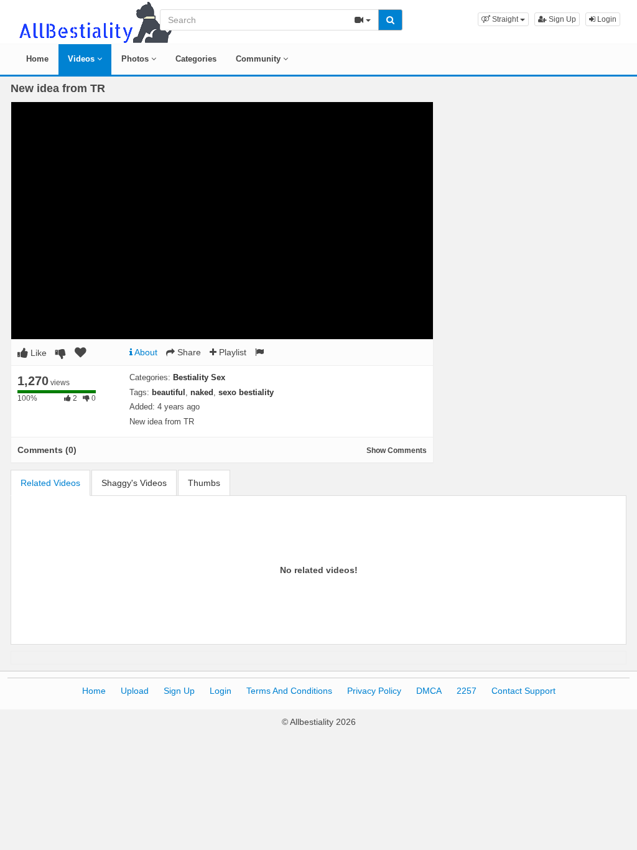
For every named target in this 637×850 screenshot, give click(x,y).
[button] (503, 19)
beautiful (168, 392)
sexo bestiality (246, 392)
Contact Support (523, 691)
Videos (82, 58)
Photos (136, 58)
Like (37, 353)
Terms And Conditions (289, 691)
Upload (135, 691)
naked (201, 392)
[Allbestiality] (94, 21)
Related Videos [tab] (50, 483)
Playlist (231, 352)
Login (605, 19)
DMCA (429, 691)
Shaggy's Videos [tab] (134, 483)
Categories (195, 58)
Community (259, 58)
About (145, 352)
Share (188, 352)
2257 (467, 691)
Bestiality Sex (199, 377)
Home (37, 58)
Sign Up (561, 19)
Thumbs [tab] (204, 483)
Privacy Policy (374, 691)
